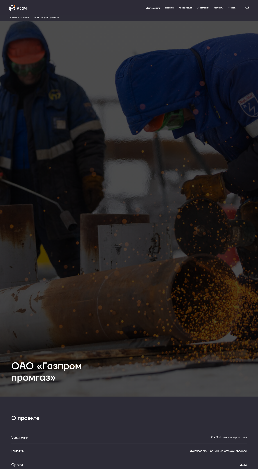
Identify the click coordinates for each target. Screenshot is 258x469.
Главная (13, 17)
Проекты (169, 8)
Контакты (218, 8)
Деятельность (153, 8)
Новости (232, 8)
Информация (185, 8)
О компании (203, 8)
